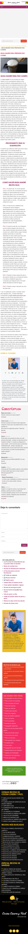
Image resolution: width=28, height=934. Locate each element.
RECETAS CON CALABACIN (11, 848)
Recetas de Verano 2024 (11, 603)
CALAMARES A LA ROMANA (11, 811)
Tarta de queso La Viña (10, 594)
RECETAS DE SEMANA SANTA (12, 854)
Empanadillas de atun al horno (13, 698)
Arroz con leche (9, 718)
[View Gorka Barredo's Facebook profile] (5, 373)
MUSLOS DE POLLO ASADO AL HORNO (14, 842)
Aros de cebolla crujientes (12, 716)
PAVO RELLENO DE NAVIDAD (12, 892)
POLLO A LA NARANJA (9, 834)
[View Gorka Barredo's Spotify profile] (22, 373)
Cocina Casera (5, 46)
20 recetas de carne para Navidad (14, 680)
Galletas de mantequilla (12, 753)
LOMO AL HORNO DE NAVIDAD (12, 869)
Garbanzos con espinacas (12, 755)
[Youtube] (17, 930)
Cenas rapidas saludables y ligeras (14, 585)
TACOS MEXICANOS (9, 832)
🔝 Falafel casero (9, 580)
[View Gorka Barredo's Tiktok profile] (15, 373)
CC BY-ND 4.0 (6, 783)
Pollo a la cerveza (10, 738)
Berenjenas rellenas (10, 723)
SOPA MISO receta (8, 805)
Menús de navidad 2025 (11, 566)
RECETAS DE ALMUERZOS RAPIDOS (14, 852)
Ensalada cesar (9, 743)
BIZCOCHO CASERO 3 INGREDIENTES (14, 840)
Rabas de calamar (10, 708)
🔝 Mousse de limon (9, 577)
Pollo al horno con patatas (12, 701)
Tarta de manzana (10, 706)
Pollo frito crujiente (10, 713)
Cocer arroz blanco (10, 758)
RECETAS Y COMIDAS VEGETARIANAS (14, 850)
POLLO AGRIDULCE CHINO (11, 846)
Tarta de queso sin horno (12, 703)
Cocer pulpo (8, 745)
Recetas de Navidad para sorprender (14, 568)
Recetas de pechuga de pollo (12, 587)
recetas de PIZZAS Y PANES (18, 46)
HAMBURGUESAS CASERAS (11, 836)
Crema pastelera (9, 721)
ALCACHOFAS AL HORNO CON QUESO (14, 819)
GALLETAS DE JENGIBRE (10, 815)
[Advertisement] (14, 23)
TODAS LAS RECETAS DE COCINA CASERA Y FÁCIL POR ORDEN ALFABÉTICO (14, 770)
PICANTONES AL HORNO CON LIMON (14, 813)
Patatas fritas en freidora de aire (13, 582)
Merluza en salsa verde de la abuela (14, 601)
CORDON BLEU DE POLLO (11, 878)
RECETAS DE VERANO (10, 856)
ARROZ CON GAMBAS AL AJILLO (12, 821)
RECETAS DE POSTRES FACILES (13, 859)
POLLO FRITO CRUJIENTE (11, 844)
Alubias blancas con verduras (13, 750)
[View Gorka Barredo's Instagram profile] (19, 373)
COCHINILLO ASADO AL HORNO (12, 880)
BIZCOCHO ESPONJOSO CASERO (13, 838)
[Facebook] (14, 930)
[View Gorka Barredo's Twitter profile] (9, 373)
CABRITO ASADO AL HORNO (11, 886)
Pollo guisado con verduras (13, 740)
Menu (2, 6)
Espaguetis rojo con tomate (13, 748)
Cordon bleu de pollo (11, 711)
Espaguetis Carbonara (11, 726)
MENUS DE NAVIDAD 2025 (11, 817)
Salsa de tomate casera (12, 733)
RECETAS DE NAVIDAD (10, 857)
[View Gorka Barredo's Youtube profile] (12, 373)
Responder (3, 417)
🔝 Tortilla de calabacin (10, 575)
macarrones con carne (11, 735)
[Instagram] (10, 930)
